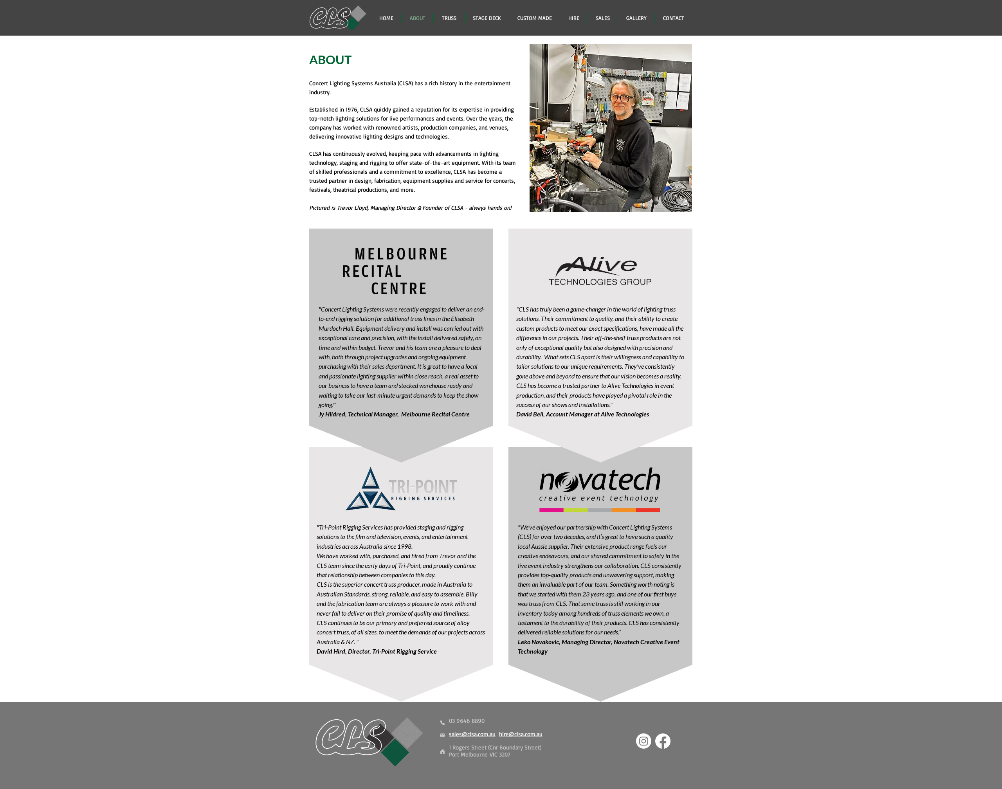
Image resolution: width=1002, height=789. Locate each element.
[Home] (442, 752)
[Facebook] (662, 741)
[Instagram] (643, 741)
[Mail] (442, 735)
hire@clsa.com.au (520, 734)
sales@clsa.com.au (472, 734)
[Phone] (442, 723)
